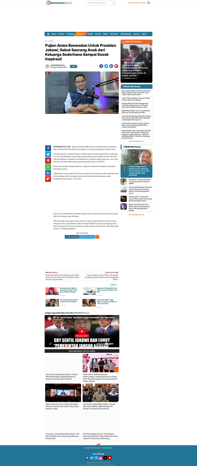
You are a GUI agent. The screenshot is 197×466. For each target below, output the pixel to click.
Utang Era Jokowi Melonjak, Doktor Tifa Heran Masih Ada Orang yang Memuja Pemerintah (62, 436)
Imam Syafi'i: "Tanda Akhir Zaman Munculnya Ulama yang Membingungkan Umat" (140, 199)
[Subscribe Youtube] (110, 458)
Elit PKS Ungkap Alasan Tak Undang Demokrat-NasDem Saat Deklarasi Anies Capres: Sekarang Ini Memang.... (100, 436)
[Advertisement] (98, 18)
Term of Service (107, 448)
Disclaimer (97, 448)
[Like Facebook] (87, 458)
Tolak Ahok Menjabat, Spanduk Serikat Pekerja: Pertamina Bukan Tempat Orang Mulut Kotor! (140, 190)
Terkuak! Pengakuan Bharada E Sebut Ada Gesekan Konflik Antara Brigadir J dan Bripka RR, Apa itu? (136, 118)
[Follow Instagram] (101, 458)
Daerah (136, 34)
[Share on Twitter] (106, 66)
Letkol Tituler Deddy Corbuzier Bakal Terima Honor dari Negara (136, 99)
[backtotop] (98, 445)
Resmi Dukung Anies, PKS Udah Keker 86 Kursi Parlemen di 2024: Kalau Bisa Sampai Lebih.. (62, 406)
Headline (81, 34)
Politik (90, 34)
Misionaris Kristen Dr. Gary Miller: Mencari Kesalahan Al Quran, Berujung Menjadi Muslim (139, 207)
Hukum (98, 34)
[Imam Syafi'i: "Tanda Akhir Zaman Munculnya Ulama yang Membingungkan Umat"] (124, 199)
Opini (144, 34)
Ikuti (73, 66)
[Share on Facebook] (101, 66)
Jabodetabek (125, 34)
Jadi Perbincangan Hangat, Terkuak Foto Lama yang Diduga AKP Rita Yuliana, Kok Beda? (135, 125)
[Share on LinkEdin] (111, 66)
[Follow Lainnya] (97, 237)
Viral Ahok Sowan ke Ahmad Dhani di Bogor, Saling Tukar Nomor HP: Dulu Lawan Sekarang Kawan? (136, 92)
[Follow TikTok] (105, 458)
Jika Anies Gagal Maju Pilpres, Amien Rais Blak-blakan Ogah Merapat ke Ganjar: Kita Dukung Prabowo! (62, 376)
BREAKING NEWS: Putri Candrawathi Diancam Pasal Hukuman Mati (136, 112)
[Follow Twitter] (92, 458)
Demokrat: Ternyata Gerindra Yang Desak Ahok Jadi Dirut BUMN (140, 181)
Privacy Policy (89, 448)
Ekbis (105, 34)
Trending (70, 34)
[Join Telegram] (96, 458)
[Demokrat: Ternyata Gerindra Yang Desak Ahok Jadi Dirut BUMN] (124, 182)
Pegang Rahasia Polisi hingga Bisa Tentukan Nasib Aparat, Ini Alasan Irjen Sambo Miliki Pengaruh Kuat (135, 105)
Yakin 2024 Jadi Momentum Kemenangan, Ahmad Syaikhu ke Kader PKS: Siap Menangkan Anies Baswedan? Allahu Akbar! (100, 377)
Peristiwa (114, 34)
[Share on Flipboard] (116, 66)
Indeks (61, 34)
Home (53, 34)
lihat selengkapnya (135, 141)
